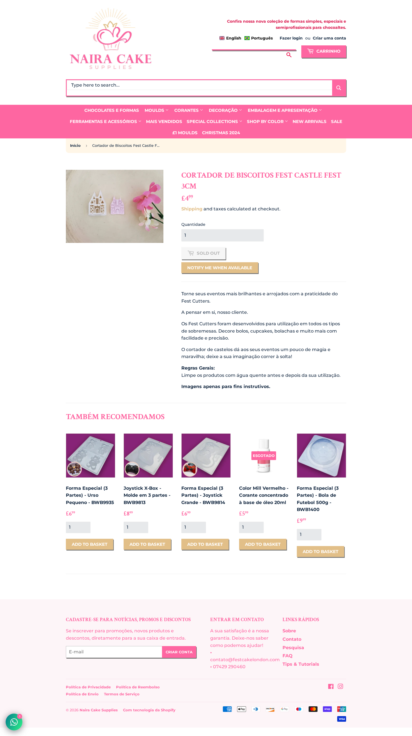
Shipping (191, 209)
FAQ (288, 655)
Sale (336, 121)
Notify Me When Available (219, 267)
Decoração (224, 110)
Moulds (155, 110)
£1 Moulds (185, 132)
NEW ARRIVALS (310, 121)
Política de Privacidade (88, 687)
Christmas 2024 (221, 132)
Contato (292, 639)
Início (75, 145)
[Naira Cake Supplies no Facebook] (331, 687)
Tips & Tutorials (301, 664)
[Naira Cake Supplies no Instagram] (340, 687)
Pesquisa (293, 647)
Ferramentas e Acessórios (104, 121)
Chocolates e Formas (111, 110)
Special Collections (213, 121)
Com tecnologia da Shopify (149, 710)
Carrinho (328, 51)
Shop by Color (266, 121)
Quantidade (193, 224)
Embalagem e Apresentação (283, 110)
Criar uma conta (329, 38)
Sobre (289, 630)
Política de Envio (82, 694)
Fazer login (291, 38)
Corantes (187, 110)
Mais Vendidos (164, 121)
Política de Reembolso (138, 687)
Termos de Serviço (122, 694)
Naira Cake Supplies (99, 710)
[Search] (338, 88)
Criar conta (179, 652)
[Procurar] (289, 50)
